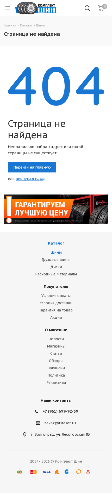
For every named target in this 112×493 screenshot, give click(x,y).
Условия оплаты (56, 295)
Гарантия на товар (56, 310)
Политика (56, 375)
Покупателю (56, 286)
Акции (56, 317)
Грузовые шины (56, 259)
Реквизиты (56, 382)
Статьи (56, 353)
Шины (56, 252)
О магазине (56, 329)
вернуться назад (31, 178)
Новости (56, 339)
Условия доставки (56, 303)
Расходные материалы (56, 274)
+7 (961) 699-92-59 (60, 411)
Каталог (56, 243)
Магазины (56, 346)
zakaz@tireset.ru (60, 423)
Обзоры (56, 360)
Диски (56, 267)
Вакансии (56, 368)
